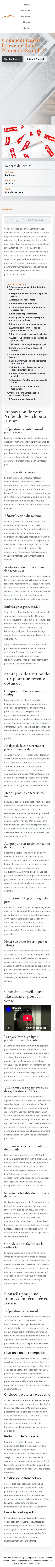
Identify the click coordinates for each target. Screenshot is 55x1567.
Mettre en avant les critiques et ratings (26, 349)
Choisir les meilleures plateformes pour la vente (28, 356)
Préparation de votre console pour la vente (29, 294)
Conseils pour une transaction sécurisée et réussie (24, 394)
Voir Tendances (12, 59)
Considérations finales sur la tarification (25, 387)
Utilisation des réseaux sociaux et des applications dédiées (27, 368)
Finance (26, 22)
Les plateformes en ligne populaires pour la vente (28, 362)
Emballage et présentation (24, 314)
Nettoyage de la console (23, 300)
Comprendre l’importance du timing (28, 324)
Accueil (27, 5)
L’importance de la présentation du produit (28, 375)
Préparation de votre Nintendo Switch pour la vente (27, 288)
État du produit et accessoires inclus (29, 334)
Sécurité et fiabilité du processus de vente (29, 381)
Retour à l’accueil (35, 59)
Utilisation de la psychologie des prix (29, 344)
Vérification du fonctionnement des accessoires (29, 308)
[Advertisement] (27, 93)
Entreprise (25, 10)
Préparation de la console (23, 399)
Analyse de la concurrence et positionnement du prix (25, 329)
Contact (26, 28)
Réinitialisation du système (24, 303)
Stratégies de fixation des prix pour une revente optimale (26, 319)
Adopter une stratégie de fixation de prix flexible (29, 339)
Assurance (25, 16)
